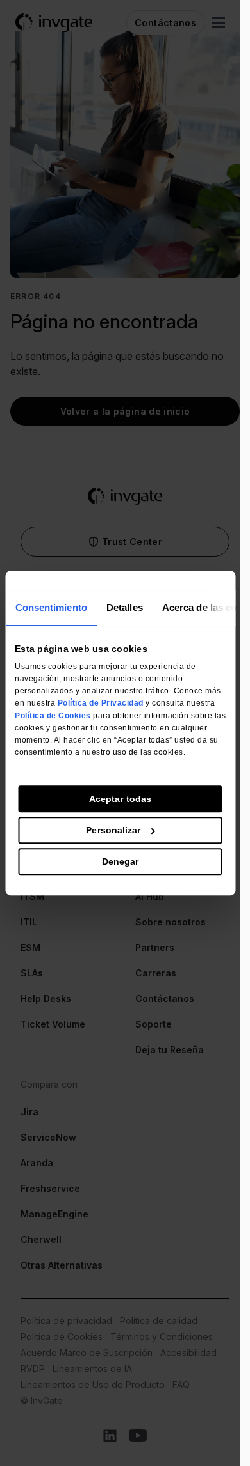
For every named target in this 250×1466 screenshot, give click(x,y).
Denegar (120, 861)
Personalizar (113, 830)
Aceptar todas (120, 799)
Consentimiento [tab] (51, 607)
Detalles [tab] (124, 607)
